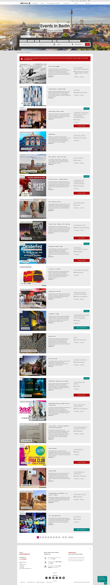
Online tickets (79, 44)
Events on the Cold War (78, 406)
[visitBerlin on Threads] (50, 578)
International (80, 67)
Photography (23, 64)
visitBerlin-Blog (72, 552)
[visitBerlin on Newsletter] (63, 578)
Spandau (85, 249)
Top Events (32, 36)
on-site (53, 558)
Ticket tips (76, 383)
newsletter (24, 559)
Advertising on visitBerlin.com (25, 568)
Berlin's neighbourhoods (78, 249)
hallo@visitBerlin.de (24, 554)
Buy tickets (82, 238)
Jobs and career (22, 564)
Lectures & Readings (25, 267)
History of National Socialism (79, 202)
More (89, 41)
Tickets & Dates (82, 125)
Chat (106, 583)
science (84, 225)
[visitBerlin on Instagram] (57, 578)
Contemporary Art (82, 318)
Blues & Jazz (23, 109)
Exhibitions (23, 155)
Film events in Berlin (77, 494)
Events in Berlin (55, 26)
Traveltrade (21, 567)
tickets (51, 563)
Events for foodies (85, 112)
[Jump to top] (90, 548)
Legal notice (22, 582)
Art (21, 312)
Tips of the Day (25, 36)
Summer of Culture (77, 114)
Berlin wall (76, 292)
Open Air (83, 316)
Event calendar (55, 30)
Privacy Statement (31, 582)
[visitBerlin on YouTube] (53, 578)
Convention (21, 565)
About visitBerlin (22, 562)
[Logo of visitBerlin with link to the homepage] (25, 3)
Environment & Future (77, 225)
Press (20, 563)
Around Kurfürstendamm (78, 115)
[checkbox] (23, 41)
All (18, 36)
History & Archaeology (26, 199)
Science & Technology (26, 132)
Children (75, 382)
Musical (22, 177)
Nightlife (22, 446)
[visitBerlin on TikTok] (60, 578)
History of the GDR (77, 270)
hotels (60, 561)
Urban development (84, 69)
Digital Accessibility (40, 582)
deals (57, 561)
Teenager (83, 135)
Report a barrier (49, 582)
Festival (22, 244)
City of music (84, 114)
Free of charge (76, 90)
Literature (84, 494)
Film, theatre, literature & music (29, 424)
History (75, 67)
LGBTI (83, 180)
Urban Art (75, 318)
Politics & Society (77, 69)
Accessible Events (77, 112)
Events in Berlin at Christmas (79, 117)
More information (82, 327)
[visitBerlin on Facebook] (46, 578)
